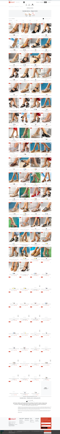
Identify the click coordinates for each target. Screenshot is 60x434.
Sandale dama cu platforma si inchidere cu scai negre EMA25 (35, 66)
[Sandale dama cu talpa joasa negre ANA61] (25, 258)
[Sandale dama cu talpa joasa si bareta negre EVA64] (35, 124)
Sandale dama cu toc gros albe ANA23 (14, 50)
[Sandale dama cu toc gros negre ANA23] (25, 124)
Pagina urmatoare (45, 388)
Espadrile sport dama (44, 403)
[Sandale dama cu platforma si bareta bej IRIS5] (13, 169)
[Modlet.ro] (12, 2)
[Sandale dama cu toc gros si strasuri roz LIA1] (25, 139)
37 (12, 34)
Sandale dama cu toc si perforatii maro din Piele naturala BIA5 (14, 364)
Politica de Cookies (27, 420)
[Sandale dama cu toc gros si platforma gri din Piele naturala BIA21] (35, 184)
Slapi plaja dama (39, 404)
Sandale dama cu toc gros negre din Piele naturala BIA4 (35, 95)
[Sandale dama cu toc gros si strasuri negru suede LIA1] (24, 139)
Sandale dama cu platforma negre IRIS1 (14, 95)
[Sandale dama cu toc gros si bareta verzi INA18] (47, 139)
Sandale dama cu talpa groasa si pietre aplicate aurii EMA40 (24, 95)
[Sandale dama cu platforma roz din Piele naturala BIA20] (47, 124)
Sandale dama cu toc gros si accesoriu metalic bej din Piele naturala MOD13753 (25, 244)
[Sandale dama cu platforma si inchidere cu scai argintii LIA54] (45, 94)
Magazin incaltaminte (11, 6)
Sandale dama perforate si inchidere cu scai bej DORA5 (14, 66)
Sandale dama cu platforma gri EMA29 (35, 393)
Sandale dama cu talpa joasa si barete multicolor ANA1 (25, 51)
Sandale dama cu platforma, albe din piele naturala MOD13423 (24, 378)
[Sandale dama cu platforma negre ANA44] (47, 243)
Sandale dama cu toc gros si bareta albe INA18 (24, 199)
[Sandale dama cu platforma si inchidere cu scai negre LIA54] (25, 109)
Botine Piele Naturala (43, 404)
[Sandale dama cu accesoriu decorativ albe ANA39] (45, 273)
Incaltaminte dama (16, 6)
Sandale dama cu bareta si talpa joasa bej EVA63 (35, 110)
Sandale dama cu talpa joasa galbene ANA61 (35, 259)
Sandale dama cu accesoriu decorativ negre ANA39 (46, 274)
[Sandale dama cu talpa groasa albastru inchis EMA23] (45, 303)
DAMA (26, 5)
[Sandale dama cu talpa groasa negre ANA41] (46, 333)
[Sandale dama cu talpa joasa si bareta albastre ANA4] (13, 333)
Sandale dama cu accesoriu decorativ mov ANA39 (14, 348)
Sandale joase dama (21, 404)
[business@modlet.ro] (9, 0)
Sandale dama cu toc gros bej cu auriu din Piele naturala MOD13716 (35, 289)
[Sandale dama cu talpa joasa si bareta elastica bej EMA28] (34, 243)
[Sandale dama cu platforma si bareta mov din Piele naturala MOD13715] (35, 318)
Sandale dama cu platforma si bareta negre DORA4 (46, 229)
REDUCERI (32, 5)
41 (47, 34)
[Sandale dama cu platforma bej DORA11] (13, 303)
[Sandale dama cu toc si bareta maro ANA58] (46, 184)
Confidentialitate (32, 420)
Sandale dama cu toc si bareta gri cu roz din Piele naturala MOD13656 (14, 140)
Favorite (47, 0)
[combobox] (42, 426)
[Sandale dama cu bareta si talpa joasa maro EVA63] (35, 109)
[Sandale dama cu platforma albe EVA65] (23, 154)
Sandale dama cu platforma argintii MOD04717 (14, 259)
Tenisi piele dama (16, 404)
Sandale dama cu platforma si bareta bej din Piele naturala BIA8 (14, 378)
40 (46, 34)
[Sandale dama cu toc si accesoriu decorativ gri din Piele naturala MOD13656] (13, 139)
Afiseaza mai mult (20, 412)
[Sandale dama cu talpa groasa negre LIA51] (14, 79)
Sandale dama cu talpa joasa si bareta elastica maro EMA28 (35, 244)
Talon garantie (20, 422)
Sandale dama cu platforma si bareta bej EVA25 (24, 363)
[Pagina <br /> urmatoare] (50, 18)
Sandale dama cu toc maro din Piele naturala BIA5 (46, 363)
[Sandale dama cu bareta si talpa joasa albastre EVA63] (34, 109)
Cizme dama (16, 403)
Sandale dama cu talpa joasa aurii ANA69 (46, 65)
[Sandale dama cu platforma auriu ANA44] (46, 243)
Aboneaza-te (44, 427)
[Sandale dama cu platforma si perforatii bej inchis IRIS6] (35, 154)
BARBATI (29, 5)
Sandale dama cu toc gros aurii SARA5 (14, 229)
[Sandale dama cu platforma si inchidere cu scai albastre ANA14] (34, 273)
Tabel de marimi (37, 421)
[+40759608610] (10, 0)
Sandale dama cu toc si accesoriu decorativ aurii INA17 (35, 170)
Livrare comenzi (21, 419)
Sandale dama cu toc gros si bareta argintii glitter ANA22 (35, 80)
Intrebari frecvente (49, 0)
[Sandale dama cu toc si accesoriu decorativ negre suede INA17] (35, 169)
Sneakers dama (40, 403)
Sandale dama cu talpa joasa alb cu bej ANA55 (35, 214)
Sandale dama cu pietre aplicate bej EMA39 (13, 393)
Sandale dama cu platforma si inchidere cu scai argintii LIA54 (46, 110)
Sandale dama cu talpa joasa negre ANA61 (24, 259)
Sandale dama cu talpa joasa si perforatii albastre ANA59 (25, 170)
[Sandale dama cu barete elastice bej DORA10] (34, 303)
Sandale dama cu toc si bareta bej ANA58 (35, 229)
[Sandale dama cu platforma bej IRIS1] (13, 94)
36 (34, 34)
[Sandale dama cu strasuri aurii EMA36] (25, 333)
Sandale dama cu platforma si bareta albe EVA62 (14, 214)
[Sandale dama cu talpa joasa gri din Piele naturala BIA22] (24, 184)
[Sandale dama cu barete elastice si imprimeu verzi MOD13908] (14, 243)
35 (23, 123)
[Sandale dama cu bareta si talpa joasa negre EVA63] (36, 109)
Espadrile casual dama (25, 403)
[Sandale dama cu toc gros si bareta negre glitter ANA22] (35, 79)
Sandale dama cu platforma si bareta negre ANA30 (24, 349)
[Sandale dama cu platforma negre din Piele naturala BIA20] (46, 124)
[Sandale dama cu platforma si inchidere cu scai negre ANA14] (35, 273)
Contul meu (43, 0)
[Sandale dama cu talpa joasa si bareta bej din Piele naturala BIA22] (45, 154)
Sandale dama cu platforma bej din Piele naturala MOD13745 (35, 140)
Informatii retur (21, 421)
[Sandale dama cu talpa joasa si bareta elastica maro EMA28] (35, 243)
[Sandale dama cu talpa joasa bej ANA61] (13, 288)
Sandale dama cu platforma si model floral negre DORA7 (25, 66)
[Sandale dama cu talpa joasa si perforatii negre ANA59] (25, 169)
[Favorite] (37, 2)
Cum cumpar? (36, 419)
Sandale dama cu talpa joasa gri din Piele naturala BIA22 (25, 185)
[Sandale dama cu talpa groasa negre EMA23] (14, 273)
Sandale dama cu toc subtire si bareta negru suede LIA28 (24, 274)
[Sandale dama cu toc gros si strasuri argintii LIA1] (24, 133)
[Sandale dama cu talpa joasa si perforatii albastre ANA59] (13, 124)
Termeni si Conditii (27, 419)
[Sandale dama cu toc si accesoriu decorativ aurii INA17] (34, 169)
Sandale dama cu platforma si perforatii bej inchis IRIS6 (35, 155)
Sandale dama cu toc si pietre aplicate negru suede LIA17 (24, 393)
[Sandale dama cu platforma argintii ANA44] (23, 288)
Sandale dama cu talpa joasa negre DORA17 (46, 214)
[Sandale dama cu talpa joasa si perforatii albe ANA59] (12, 124)
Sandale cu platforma (25, 404)
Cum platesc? (36, 420)
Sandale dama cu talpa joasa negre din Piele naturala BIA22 (46, 155)
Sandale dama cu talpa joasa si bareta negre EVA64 (35, 125)
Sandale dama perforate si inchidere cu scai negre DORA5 (35, 51)
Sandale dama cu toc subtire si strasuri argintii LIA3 (46, 259)
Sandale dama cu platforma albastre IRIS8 (24, 229)
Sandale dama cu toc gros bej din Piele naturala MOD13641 (14, 319)
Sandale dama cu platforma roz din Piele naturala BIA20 (46, 125)
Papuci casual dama (34, 404)
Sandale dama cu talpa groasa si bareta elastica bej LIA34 (46, 349)
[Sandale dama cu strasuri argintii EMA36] (24, 333)
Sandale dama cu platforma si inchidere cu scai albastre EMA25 (46, 51)
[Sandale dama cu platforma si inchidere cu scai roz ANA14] (36, 273)
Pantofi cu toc (36, 403)
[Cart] (45, 2)
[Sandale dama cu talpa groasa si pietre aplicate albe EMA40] (23, 94)
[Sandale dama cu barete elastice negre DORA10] (35, 303)
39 (25, 34)
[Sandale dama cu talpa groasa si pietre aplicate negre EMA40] (25, 94)
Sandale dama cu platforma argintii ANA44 (46, 244)
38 (13, 34)
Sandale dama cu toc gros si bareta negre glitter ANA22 (25, 80)
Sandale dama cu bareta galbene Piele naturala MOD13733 (35, 364)
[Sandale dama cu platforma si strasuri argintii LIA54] (24, 109)
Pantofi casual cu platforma (31, 403)
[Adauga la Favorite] (39, 24)
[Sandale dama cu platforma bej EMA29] (34, 392)
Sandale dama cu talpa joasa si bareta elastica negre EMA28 (46, 378)
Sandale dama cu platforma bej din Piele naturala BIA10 (35, 334)
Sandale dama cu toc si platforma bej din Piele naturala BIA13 (35, 349)
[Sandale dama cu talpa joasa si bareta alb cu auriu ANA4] (12, 333)
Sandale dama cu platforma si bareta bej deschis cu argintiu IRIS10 (46, 80)
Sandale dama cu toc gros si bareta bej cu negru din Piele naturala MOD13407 (14, 110)
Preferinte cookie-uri (12, 432)
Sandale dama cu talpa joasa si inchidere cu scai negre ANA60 (46, 36)
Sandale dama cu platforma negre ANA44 (46, 199)
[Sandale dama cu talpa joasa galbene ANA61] (35, 258)
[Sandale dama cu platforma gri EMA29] (35, 392)
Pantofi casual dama (20, 403)
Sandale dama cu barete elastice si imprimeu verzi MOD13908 (14, 244)
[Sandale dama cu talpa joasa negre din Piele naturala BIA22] (25, 184)
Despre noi (31, 419)
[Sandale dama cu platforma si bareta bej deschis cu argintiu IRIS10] (46, 79)
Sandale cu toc (30, 404)
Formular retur (45, 0)
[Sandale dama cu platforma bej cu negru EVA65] (25, 154)
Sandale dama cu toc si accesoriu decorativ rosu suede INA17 (35, 200)
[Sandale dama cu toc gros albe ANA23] (23, 124)
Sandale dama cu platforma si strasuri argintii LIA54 (46, 95)
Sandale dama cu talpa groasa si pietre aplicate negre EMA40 (24, 215)
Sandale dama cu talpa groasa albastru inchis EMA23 (46, 304)
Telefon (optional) (43, 424)
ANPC (30, 421)
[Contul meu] (41, 2)
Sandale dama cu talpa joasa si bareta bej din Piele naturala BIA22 (14, 200)
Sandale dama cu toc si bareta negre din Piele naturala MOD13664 (24, 319)
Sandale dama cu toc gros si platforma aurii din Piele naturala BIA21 (35, 185)
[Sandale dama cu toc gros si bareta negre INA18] (46, 139)
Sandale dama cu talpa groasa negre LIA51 (14, 80)
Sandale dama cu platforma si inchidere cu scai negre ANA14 (35, 274)
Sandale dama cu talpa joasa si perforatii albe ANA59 (13, 125)
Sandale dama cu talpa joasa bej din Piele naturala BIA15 (35, 378)
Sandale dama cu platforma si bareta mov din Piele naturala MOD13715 (35, 319)
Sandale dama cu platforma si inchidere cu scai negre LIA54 (24, 110)
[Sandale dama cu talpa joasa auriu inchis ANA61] (23, 258)
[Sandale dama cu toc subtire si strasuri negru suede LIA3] (46, 258)
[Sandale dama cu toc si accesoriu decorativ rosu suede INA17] (36, 169)
